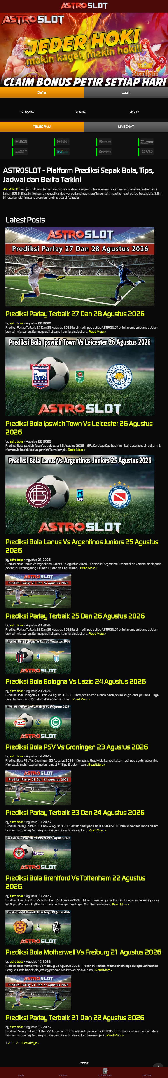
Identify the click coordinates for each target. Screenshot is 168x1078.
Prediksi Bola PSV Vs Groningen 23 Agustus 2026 (76, 747)
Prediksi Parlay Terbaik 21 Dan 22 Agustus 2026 (74, 1017)
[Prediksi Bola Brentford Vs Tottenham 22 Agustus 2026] (84, 853)
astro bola (16, 323)
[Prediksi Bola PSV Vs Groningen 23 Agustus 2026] (84, 722)
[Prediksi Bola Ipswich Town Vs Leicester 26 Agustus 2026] (84, 376)
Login (126, 92)
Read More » (97, 332)
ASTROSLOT (11, 189)
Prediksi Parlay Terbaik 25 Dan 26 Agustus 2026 (75, 616)
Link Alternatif (105, 1075)
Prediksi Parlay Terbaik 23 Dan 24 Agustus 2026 (75, 812)
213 (19, 1043)
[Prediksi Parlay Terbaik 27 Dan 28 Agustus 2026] (84, 266)
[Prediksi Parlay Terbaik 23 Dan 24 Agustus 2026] (84, 787)
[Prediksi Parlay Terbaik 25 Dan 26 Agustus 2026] (84, 591)
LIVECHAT (126, 126)
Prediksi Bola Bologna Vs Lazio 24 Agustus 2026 (75, 681)
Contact (63, 1075)
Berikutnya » (30, 1043)
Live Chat (147, 1075)
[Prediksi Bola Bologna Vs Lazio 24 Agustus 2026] (84, 656)
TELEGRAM (42, 126)
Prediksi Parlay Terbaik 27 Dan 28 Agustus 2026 (75, 313)
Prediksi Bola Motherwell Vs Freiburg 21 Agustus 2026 (83, 952)
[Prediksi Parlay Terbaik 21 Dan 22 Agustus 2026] (84, 992)
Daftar (42, 92)
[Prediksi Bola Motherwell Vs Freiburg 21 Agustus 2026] (84, 927)
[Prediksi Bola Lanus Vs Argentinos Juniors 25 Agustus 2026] (84, 494)
